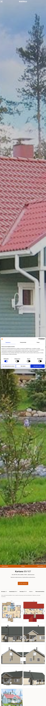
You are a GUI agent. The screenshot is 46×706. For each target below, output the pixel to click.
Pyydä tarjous (23, 583)
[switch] (17, 361)
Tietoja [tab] (38, 342)
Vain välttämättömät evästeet (8, 366)
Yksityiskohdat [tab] (23, 342)
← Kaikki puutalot (4, 566)
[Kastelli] (23, 1)
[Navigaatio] (1, 1)
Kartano (23, 566)
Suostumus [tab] (8, 342)
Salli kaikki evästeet (37, 366)
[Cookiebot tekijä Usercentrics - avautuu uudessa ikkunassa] (39, 339)
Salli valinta (23, 366)
